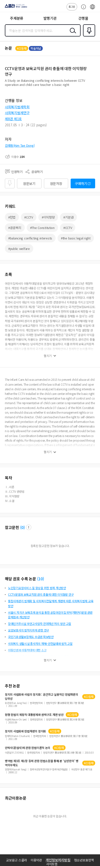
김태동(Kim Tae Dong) (19, 145)
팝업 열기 (28, 527)
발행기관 (50, 18)
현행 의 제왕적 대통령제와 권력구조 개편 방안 (34, 715)
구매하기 (81, 183)
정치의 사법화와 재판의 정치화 (25, 731)
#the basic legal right (76, 238)
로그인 (72, 6)
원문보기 (29, 183)
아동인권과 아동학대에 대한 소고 (27, 650)
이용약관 (36, 860)
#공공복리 (14, 227)
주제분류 (16, 18)
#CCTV (28, 217)
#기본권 (68, 217)
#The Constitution (42, 227)
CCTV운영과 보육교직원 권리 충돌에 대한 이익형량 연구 (41, 594)
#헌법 (12, 217)
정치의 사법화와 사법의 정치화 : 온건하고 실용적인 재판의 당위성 (41, 696)
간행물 (83, 18)
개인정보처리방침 (58, 859)
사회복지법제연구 (17, 112)
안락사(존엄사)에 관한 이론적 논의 (27, 748)
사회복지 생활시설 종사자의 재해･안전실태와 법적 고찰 (40, 643)
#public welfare (19, 248)
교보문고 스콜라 (16, 860)
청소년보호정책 (84, 860)
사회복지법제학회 (17, 106)
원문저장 (56, 183)
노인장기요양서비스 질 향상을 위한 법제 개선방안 (37, 588)
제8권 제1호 (13, 118)
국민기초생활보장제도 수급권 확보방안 (31, 637)
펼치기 (48, 355)
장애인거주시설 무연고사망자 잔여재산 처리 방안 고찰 (39, 623)
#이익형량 (48, 217)
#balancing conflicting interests (30, 238)
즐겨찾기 (10, 184)
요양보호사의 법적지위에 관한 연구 (28, 630)
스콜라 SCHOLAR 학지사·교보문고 (15, 7)
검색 (72, 34)
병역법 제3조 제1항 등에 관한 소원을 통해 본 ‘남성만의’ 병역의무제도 (41, 763)
